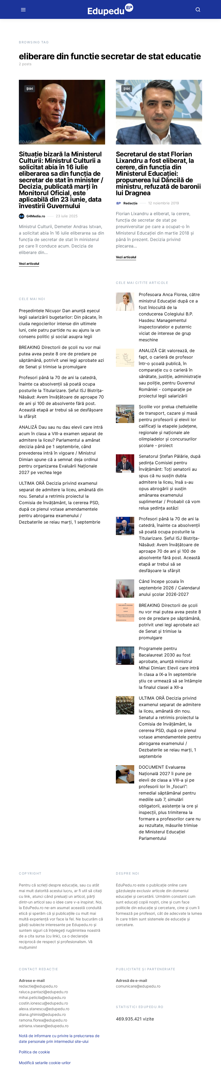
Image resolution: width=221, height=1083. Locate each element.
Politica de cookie (34, 1052)
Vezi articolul (29, 264)
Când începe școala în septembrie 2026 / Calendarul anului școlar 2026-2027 (169, 588)
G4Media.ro (35, 216)
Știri (29, 89)
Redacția (130, 203)
